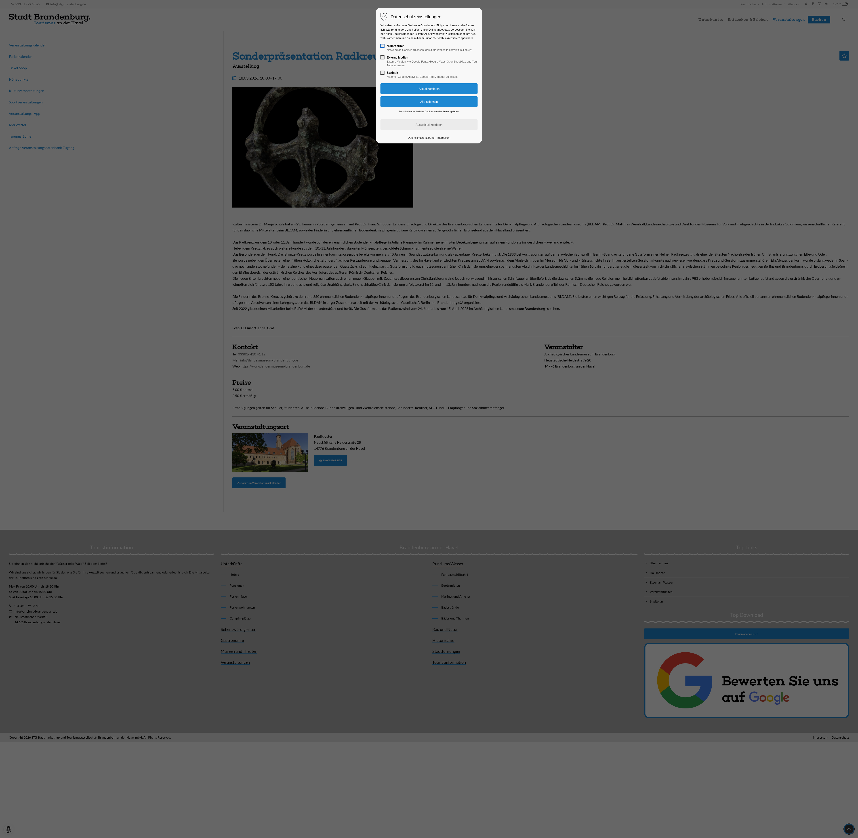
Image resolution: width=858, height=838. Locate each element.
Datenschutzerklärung (421, 137)
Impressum (443, 137)
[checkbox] (383, 46)
